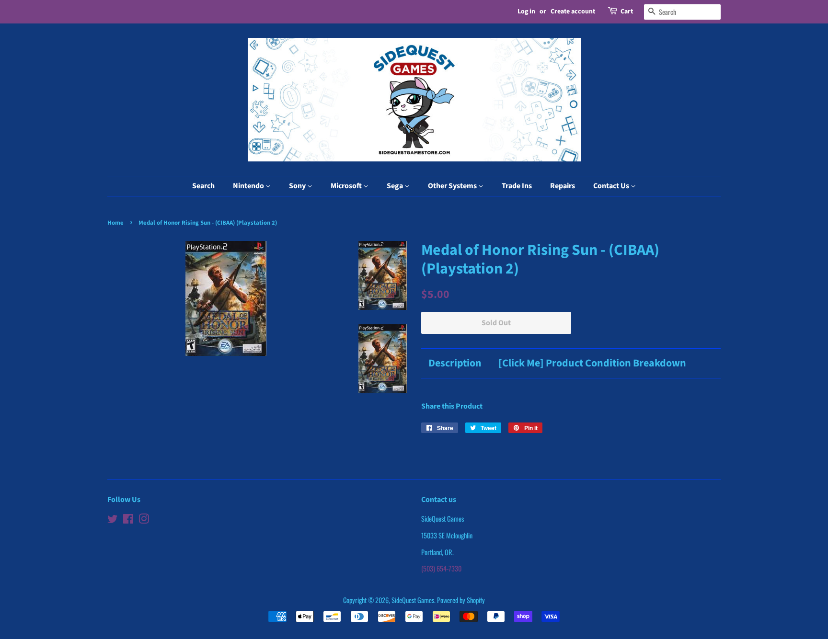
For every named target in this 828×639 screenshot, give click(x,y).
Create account (573, 11)
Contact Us (612, 186)
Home (115, 222)
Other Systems (453, 186)
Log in (526, 11)
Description (455, 363)
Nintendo (249, 186)
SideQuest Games (412, 600)
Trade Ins (517, 186)
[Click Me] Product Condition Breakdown (592, 363)
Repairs (562, 186)
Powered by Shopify (461, 600)
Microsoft (347, 186)
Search (203, 186)
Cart (627, 11)
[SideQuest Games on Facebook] (128, 520)
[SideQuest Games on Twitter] (112, 520)
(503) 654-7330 (441, 568)
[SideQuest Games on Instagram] (143, 520)
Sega (395, 186)
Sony (298, 186)
